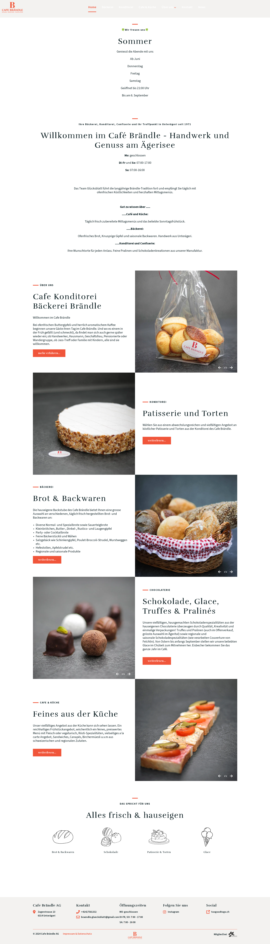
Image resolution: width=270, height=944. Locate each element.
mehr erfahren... (49, 353)
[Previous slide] (220, 368)
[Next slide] (231, 368)
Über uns (168, 7)
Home (92, 7)
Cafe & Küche (147, 7)
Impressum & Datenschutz (77, 934)
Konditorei (126, 7)
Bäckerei (107, 7)
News (201, 7)
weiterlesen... (157, 440)
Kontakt (187, 7)
